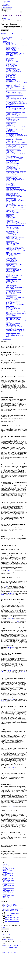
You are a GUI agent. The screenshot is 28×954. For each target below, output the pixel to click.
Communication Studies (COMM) (13, 92)
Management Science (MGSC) (12, 238)
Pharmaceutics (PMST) (11, 271)
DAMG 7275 (3, 671)
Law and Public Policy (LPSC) (12, 228)
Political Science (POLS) (11, 285)
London (8, 875)
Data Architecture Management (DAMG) (15, 129)
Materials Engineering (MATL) (12, 243)
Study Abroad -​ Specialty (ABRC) (13, 323)
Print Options (3, 341)
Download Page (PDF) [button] (8, 939)
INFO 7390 (4, 586)
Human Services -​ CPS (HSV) (12, 193)
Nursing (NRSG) (9, 265)
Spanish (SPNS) (9, 309)
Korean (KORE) (9, 220)
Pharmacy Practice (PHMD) (12, 274)
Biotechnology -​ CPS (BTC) (12, 80)
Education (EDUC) (10, 140)
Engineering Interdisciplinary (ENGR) (14, 147)
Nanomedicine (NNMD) (11, 260)
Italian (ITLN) (9, 215)
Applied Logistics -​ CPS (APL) (13, 54)
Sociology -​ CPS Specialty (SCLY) (13, 308)
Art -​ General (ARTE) (10, 63)
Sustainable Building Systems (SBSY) (14, 326)
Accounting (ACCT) (10, 43)
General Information (7, 37)
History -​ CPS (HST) (10, 185)
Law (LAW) (8, 226)
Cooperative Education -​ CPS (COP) (14, 114)
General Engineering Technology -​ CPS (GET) (16, 171)
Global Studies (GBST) (11, 174)
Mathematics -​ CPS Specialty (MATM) (14, 247)
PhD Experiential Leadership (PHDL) (14, 275)
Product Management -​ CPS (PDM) (13, 290)
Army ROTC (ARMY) (11, 58)
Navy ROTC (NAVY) (11, 261)
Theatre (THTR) (9, 334)
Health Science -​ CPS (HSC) (12, 182)
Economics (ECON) (10, 136)
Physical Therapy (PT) (11, 280)
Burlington (8, 870)
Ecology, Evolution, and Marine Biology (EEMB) (16, 135)
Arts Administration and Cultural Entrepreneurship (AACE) (13, 70)
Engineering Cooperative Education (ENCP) (15, 146)
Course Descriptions (7, 19)
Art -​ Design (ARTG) (10, 60)
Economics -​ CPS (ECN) (11, 138)
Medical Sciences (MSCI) (11, 254)
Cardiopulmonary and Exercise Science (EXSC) (16, 82)
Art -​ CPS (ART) (9, 59)
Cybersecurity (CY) (10, 124)
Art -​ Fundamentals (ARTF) (12, 61)
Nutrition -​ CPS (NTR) (11, 266)
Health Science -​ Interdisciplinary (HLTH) (15, 179)
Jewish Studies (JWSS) (11, 217)
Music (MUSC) (9, 255)
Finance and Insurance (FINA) (12, 163)
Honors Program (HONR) (11, 188)
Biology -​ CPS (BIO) (10, 77)
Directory (10, 905)
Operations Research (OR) (11, 268)
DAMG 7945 (11, 857)
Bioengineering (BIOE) (11, 74)
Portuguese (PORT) (10, 288)
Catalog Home (6, 4)
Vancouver (8, 897)
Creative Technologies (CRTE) (12, 119)
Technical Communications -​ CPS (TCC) (15, 330)
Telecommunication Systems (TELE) (14, 331)
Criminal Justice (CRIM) (11, 122)
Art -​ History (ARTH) (10, 64)
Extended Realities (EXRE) (12, 161)
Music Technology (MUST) (12, 259)
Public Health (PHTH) (11, 296)
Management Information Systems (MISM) (15, 237)
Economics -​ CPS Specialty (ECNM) (14, 139)
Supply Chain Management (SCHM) (14, 325)
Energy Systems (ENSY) (11, 145)
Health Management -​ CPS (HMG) (13, 178)
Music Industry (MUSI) (11, 258)
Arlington (8, 865)
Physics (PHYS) (9, 282)
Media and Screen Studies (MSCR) (13, 253)
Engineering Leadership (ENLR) (13, 149)
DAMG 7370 (11, 806)
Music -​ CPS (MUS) (10, 257)
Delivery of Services (7, 36)
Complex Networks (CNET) (12, 97)
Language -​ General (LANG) (12, 222)
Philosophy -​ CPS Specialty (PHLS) (14, 279)
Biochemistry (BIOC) (10, 72)
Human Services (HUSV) (11, 191)
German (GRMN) (10, 173)
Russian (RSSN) (9, 303)
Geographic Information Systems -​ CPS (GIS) (16, 172)
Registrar (10, 904)
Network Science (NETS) (11, 263)
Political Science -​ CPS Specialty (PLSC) (15, 287)
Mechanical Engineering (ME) (12, 249)
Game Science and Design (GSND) (13, 168)
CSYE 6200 (10, 618)
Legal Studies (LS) (10, 231)
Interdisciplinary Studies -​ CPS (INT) (14, 199)
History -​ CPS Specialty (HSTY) (13, 187)
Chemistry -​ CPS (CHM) (11, 85)
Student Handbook (7, 339)
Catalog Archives (7, 337)
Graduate (5, 41)
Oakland (8, 885)
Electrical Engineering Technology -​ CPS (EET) (16, 144)
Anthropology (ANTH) (11, 50)
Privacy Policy (11, 909)
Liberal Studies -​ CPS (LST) (12, 232)
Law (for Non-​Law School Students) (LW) (15, 225)
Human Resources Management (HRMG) (15, 189)
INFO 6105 (3, 571)
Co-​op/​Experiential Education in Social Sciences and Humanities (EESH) (16, 110)
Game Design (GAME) (11, 167)
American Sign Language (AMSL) (13, 48)
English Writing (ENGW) (11, 156)
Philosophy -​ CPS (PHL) (11, 277)
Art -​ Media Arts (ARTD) (11, 65)
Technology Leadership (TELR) (13, 333)
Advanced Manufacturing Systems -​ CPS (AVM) (16, 45)
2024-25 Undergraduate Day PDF (10, 945)
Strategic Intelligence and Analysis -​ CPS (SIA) (16, 313)
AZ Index (5, 2)
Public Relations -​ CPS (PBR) (12, 299)
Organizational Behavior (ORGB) (13, 269)
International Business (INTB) (12, 212)
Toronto (8, 895)
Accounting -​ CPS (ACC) (11, 44)
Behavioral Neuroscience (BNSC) (13, 71)
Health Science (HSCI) (11, 180)
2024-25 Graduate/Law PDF (9, 950)
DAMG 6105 (22, 571)
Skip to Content (6, 1)
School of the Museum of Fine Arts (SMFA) (15, 304)
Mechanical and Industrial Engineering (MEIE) (16, 248)
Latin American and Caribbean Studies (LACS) (16, 223)
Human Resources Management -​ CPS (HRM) (16, 190)
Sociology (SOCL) (10, 306)
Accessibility (10, 910)
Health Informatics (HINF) (11, 177)
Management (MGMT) (11, 234)
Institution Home (6, 5)
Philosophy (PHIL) (10, 276)
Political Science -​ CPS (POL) (12, 286)
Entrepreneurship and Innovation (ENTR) (15, 157)
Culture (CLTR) (9, 123)
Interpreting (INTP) (10, 214)
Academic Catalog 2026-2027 (11, 15)
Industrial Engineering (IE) (11, 194)
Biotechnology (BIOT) (11, 79)
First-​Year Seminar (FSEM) (12, 164)
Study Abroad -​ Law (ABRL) (12, 318)
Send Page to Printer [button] (7, 934)
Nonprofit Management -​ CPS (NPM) (14, 264)
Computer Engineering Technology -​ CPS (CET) (16, 98)
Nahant (8, 880)
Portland (8, 887)
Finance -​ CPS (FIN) (10, 162)
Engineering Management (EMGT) (13, 150)
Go (21, 11)
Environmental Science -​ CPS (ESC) (14, 158)
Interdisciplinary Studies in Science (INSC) (15, 207)
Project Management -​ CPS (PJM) (13, 292)
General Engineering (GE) (11, 169)
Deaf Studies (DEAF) (10, 131)
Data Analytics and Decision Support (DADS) (16, 126)
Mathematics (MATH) (10, 244)
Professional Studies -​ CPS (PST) (13, 291)
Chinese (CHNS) (9, 87)
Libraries (9, 906)
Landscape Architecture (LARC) (13, 221)
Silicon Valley (8, 892)
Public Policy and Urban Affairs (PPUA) (15, 297)
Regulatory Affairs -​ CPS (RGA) (13, 301)
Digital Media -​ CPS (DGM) (12, 133)
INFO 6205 (22, 671)
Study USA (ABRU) (10, 324)
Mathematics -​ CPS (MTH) (12, 245)
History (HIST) (9, 184)
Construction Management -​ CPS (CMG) (15, 102)
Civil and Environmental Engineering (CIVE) (16, 88)
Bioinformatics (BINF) (11, 75)
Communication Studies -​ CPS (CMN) (14, 93)
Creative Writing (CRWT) (11, 120)
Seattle (8, 890)
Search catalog (4, 11)
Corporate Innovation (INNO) (12, 115)
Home (4, 18)
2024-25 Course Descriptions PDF (10, 952)
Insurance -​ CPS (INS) (11, 198)
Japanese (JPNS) (9, 216)
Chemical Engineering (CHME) (13, 84)
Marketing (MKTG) (10, 241)
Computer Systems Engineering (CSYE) (14, 101)
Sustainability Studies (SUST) (12, 328)
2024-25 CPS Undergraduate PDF (10, 947)
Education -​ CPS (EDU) (11, 141)
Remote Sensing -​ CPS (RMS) (12, 302)
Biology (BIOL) (9, 76)
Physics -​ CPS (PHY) (10, 284)
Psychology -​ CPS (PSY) (11, 295)
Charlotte (8, 872)
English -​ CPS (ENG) (10, 152)
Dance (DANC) (9, 125)
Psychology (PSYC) (10, 293)
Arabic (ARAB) (9, 55)
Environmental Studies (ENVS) (13, 160)
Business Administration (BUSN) (13, 81)
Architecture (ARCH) (10, 57)
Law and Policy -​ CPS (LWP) (12, 227)
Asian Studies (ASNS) (11, 68)
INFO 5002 (10, 570)
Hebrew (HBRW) (10, 183)
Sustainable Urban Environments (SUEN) (15, 329)
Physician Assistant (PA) (11, 281)
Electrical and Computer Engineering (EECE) (16, 142)
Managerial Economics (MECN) (13, 239)
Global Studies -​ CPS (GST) (12, 176)
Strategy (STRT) (9, 314)
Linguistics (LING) (10, 233)
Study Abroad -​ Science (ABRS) (13, 319)
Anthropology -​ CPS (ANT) (12, 52)
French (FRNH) (9, 166)
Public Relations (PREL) (11, 298)
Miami (8, 877)
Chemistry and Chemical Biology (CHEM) (15, 86)
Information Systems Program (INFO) (14, 195)
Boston (8, 868)
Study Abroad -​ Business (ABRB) (13, 317)
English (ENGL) (9, 151)
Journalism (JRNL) (10, 218)
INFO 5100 (16, 621)
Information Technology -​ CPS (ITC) (14, 196)
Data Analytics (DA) (10, 128)
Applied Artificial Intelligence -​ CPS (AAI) (15, 53)
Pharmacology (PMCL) (11, 272)
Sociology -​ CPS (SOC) (11, 307)
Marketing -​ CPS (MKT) (11, 242)
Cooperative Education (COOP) (13, 113)
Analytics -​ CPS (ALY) (11, 49)
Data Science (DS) (10, 130)
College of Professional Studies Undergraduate (13, 39)
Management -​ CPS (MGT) (12, 236)
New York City (8, 882)
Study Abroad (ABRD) (11, 315)
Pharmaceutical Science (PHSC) (13, 270)
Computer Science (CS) (11, 99)
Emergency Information (13, 908)
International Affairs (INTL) (12, 211)
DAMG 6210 (23, 619)
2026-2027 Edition (7, 33)
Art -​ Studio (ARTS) (10, 66)
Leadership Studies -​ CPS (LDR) (13, 230)
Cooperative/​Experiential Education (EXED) (15, 112)
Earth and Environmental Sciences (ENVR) (15, 134)
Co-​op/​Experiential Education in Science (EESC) (16, 108)
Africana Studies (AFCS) (11, 47)
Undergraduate (6, 38)
